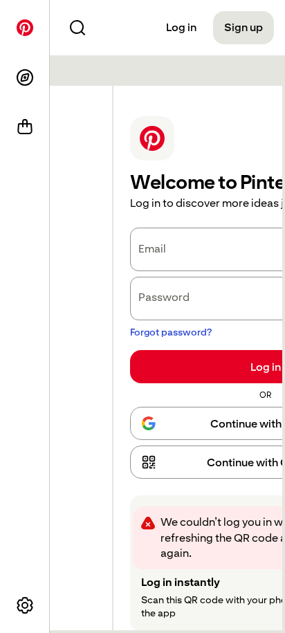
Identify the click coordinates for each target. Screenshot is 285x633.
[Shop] (25, 127)
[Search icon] (77, 27)
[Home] (25, 27)
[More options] (25, 605)
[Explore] (25, 77)
